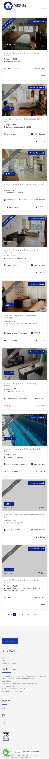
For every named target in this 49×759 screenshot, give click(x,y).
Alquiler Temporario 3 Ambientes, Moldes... (20, 385)
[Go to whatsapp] (6, 752)
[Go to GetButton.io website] (6, 756)
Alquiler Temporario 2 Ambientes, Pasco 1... (24, 186)
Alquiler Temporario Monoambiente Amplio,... (21, 581)
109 (35, 614)
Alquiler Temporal (9, 663)
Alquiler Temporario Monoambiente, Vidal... (22, 54)
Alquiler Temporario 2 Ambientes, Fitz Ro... (22, 450)
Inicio (4, 658)
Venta (4, 661)
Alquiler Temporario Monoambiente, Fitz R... (24, 516)
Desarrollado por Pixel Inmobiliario (17, 758)
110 (40, 614)
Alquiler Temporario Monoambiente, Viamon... (22, 251)
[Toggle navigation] (44, 6)
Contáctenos (10, 641)
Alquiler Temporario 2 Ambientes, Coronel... (20, 317)
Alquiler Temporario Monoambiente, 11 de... (23, 120)
